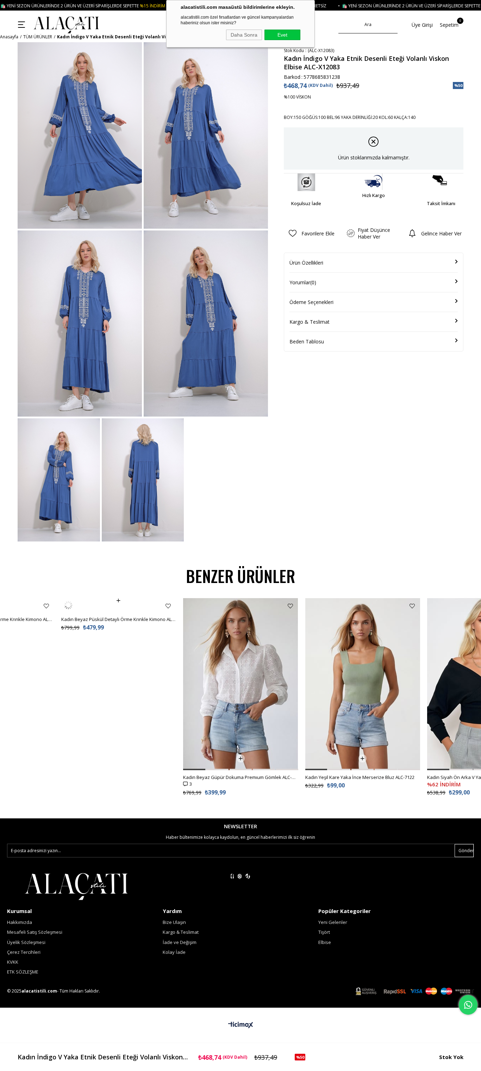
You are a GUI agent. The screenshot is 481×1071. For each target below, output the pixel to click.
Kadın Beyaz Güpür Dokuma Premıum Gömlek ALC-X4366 (240, 777)
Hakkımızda (19, 922)
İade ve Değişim (179, 942)
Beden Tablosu (306, 341)
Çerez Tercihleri (23, 952)
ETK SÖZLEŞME (22, 972)
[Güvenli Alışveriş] (415, 991)
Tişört (324, 932)
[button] (194, 769)
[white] (76, 885)
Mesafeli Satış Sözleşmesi (34, 932)
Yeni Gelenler (332, 922)
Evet (282, 35)
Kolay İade (174, 952)
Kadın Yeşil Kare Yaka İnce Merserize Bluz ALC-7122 (359, 777)
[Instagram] (239, 876)
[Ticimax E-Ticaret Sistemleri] (240, 1025)
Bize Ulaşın (174, 922)
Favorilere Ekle (46, 606)
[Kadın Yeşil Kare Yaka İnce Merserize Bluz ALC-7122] (362, 684)
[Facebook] (232, 876)
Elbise (324, 942)
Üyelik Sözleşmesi (26, 942)
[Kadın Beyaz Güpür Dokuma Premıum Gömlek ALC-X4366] (240, 684)
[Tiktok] (247, 876)
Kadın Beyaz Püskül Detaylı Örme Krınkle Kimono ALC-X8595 (118, 605)
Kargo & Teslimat (309, 321)
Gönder (466, 851)
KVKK (12, 962)
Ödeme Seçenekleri (311, 302)
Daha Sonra (244, 35)
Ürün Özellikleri (306, 262)
